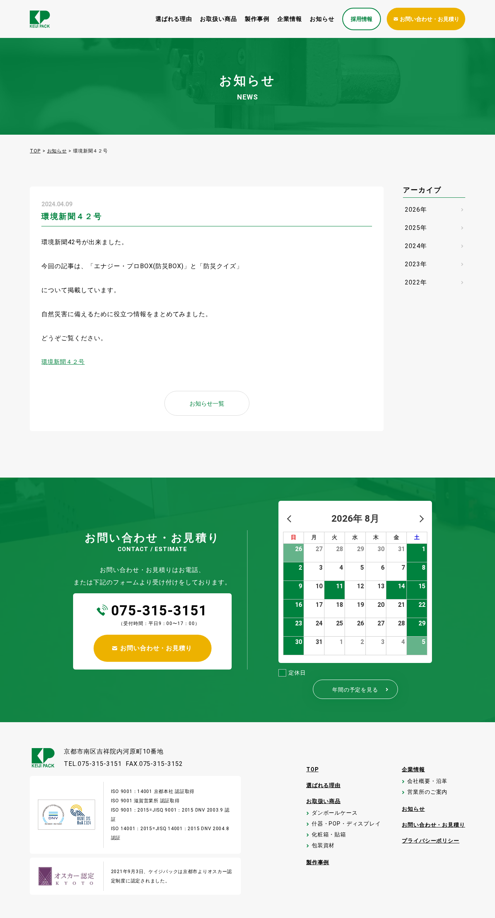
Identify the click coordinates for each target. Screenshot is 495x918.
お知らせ (322, 18)
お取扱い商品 (218, 18)
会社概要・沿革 (426, 781)
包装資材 (323, 845)
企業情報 (289, 18)
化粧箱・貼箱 (328, 834)
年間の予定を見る (361, 690)
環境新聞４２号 (63, 361)
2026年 (435, 209)
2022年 (435, 282)
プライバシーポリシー (430, 841)
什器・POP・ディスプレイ (346, 823)
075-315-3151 (159, 611)
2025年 (435, 227)
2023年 (435, 264)
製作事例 (257, 18)
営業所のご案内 (426, 792)
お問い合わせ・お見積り (433, 825)
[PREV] (290, 518)
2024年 (435, 246)
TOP (35, 151)
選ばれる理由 (174, 18)
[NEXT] (420, 518)
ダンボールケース (334, 813)
